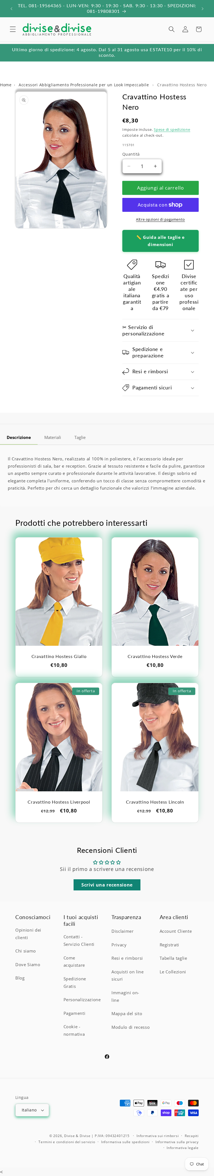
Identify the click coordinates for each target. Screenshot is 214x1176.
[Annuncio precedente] (11, 9)
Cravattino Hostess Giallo (59, 656)
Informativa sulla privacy (177, 1142)
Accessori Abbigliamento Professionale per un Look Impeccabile (84, 84)
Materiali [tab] (52, 437)
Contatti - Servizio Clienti (79, 940)
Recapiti (192, 1135)
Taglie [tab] (80, 437)
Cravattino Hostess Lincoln (155, 801)
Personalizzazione (82, 1000)
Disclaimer (122, 931)
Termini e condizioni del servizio (66, 1142)
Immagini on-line (125, 996)
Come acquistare (74, 961)
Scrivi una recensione (107, 885)
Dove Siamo (27, 965)
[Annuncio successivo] (202, 9)
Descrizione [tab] (19, 437)
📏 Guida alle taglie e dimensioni (160, 240)
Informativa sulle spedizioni (125, 1142)
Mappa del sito (126, 1014)
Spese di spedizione (172, 129)
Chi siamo (25, 951)
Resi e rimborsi (127, 958)
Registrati (169, 945)
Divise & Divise (77, 1135)
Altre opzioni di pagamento (160, 219)
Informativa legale (183, 1147)
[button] (13, 29)
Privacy (119, 945)
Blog (20, 978)
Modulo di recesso (130, 1027)
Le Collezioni (173, 972)
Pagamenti (75, 1013)
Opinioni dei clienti (28, 934)
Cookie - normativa (74, 1030)
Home (6, 84)
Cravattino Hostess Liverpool (59, 801)
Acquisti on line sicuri (127, 975)
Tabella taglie (173, 958)
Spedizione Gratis (75, 982)
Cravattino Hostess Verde (155, 656)
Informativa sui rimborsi (158, 1135)
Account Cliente (176, 931)
